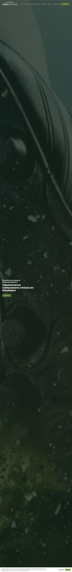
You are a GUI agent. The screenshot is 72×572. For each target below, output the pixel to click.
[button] (65, 4)
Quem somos (26, 4)
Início (22, 4)
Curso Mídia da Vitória (56, 4)
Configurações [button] (61, 569)
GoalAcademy (43, 4)
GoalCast (49, 4)
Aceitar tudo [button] (68, 569)
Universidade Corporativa (35, 4)
